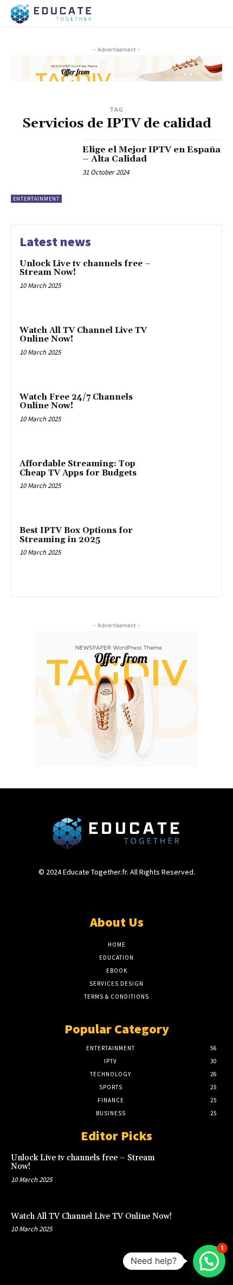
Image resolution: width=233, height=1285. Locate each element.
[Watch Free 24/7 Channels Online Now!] (188, 416)
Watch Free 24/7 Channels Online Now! (76, 402)
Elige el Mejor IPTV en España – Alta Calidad (151, 154)
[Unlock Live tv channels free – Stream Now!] (188, 283)
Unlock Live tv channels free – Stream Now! (85, 268)
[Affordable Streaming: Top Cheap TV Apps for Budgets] (188, 483)
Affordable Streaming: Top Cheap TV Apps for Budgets (78, 468)
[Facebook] (78, 892)
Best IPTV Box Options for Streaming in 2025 (76, 535)
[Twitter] (116, 892)
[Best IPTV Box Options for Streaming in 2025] (188, 549)
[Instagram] (97, 892)
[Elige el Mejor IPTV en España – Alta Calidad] (42, 171)
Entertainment (36, 198)
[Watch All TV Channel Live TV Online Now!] (188, 349)
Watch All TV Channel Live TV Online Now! (83, 335)
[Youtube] (154, 892)
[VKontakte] (136, 892)
